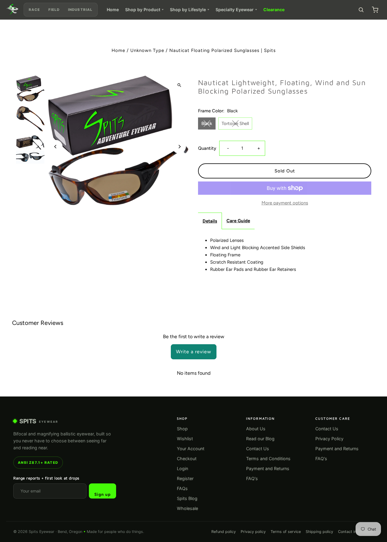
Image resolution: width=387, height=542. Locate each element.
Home (113, 9)
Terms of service (286, 531)
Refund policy (223, 531)
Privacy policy (253, 531)
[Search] (361, 10)
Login (182, 468)
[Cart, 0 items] (375, 10)
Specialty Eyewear (235, 9)
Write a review (193, 351)
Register (185, 478)
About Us (255, 428)
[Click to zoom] (179, 85)
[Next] (179, 146)
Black (206, 123)
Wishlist (185, 438)
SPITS (38, 421)
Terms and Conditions (268, 458)
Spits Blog (187, 498)
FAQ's (252, 478)
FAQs (182, 488)
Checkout (187, 458)
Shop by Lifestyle (188, 9)
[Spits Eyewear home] (12, 9)
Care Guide (238, 220)
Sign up (102, 494)
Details (210, 221)
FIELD (54, 10)
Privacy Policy (329, 438)
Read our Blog (260, 438)
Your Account (190, 448)
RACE (34, 10)
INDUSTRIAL (80, 10)
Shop (182, 428)
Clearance (274, 9)
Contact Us (257, 448)
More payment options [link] (285, 203)
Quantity (207, 148)
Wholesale (187, 508)
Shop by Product (142, 9)
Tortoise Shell (235, 123)
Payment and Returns (267, 468)
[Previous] (56, 146)
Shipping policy (319, 531)
